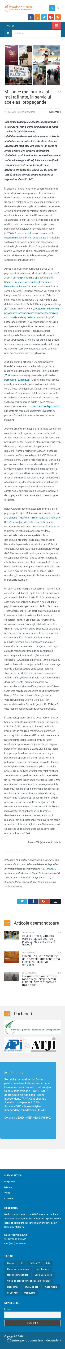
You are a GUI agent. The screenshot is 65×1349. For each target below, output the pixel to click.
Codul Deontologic (43, 1275)
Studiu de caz (31, 1287)
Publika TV (35, 1263)
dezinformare (42, 1269)
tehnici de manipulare (17, 1275)
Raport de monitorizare (18, 1269)
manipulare (29, 1293)
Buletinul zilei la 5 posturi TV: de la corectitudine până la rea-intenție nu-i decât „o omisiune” (41, 960)
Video (7, 1192)
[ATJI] (43, 1045)
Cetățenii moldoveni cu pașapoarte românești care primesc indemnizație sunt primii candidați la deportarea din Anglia (31, 313)
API (22, 1263)
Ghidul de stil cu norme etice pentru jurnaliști (28, 1281)
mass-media (51, 1287)
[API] (17, 1045)
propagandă (13, 1287)
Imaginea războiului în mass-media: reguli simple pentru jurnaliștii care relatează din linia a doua (40, 980)
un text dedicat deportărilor (44, 406)
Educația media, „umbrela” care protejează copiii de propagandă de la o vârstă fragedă (38, 940)
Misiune (8, 1187)
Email (7, 1309)
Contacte (8, 1198)
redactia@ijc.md (19, 1235)
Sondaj (10, 1263)
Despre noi (9, 1181)
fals (48, 1263)
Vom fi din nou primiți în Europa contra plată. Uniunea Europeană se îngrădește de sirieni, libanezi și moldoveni (28, 282)
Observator (55, 112)
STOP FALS (40, 1091)
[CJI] (32, 1028)
